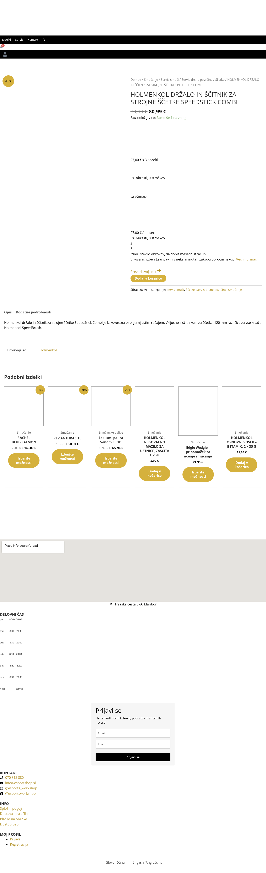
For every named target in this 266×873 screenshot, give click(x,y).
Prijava (15, 839)
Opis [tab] (8, 312)
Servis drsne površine (197, 79)
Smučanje (151, 79)
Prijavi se (133, 757)
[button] (43, 39)
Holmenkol (48, 350)
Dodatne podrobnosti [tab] (33, 312)
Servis (19, 40)
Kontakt (33, 40)
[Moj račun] (5, 54)
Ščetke (219, 79)
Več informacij (247, 259)
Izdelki (6, 40)
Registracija (19, 844)
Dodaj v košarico (148, 278)
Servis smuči (170, 79)
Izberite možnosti (24, 460)
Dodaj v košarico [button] (155, 473)
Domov (136, 79)
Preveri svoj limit (143, 271)
